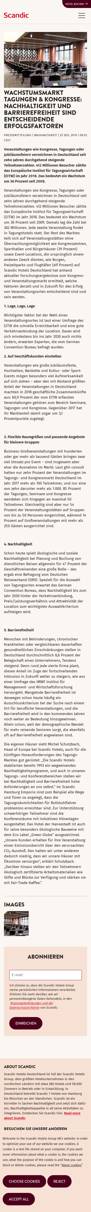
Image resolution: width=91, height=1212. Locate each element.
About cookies (72, 1165)
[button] (81, 15)
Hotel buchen (74, 4)
